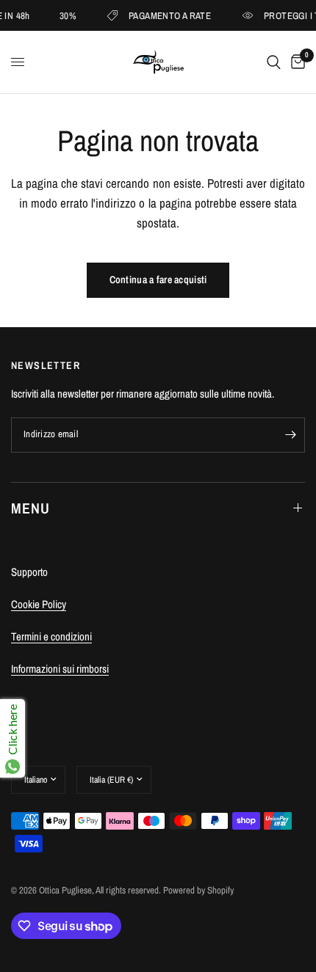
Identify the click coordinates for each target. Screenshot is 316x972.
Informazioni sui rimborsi (60, 668)
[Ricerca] (274, 62)
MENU (30, 508)
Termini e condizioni (51, 636)
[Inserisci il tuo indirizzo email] (290, 435)
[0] (295, 62)
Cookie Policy (38, 604)
